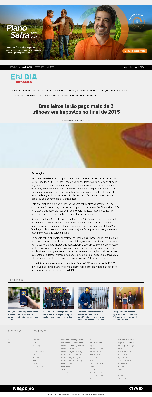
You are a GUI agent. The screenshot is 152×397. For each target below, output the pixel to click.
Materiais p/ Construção (125, 346)
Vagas (91, 346)
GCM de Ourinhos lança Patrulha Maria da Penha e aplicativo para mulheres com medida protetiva (57, 314)
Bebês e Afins (94, 358)
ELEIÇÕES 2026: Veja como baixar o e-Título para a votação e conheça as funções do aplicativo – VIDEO (23, 316)
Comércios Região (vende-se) (71, 352)
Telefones (120, 366)
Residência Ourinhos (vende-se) (72, 355)
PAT (90, 340)
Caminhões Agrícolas (96, 349)
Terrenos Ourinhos (68, 369)
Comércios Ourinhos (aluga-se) (72, 340)
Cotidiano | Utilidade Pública (26, 91)
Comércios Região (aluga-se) (71, 349)
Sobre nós (39, 67)
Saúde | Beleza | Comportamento (43, 96)
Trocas (119, 372)
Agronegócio (18, 96)
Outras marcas (38, 352)
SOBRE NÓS (12, 340)
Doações (92, 369)
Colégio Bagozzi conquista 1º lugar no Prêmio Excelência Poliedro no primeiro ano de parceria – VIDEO (126, 316)
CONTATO (12, 343)
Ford (35, 349)
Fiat (34, 343)
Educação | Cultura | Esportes (114, 91)
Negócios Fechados (124, 352)
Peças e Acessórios (124, 358)
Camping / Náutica (96, 363)
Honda (35, 360)
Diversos (92, 366)
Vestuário (120, 375)
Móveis (120, 349)
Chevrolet (36, 340)
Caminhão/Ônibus (96, 352)
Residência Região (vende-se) (71, 360)
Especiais (36, 358)
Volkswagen (37, 346)
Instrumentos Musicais (125, 340)
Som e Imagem (122, 363)
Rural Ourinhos (66, 363)
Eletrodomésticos (95, 372)
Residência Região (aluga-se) (71, 358)
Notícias (13, 67)
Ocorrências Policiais (53, 91)
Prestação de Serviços (125, 360)
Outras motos (38, 366)
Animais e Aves (94, 355)
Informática (93, 378)
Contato (50, 67)
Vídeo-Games (122, 378)
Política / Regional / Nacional (81, 91)
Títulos (119, 369)
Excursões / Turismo (96, 375)
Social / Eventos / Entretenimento (79, 96)
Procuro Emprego (95, 343)
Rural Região (65, 366)
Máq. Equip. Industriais (125, 343)
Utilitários (36, 355)
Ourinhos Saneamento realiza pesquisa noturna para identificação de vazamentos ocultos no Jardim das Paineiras (92, 316)
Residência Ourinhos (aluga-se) (72, 343)
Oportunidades (122, 355)
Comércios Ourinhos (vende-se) (72, 346)
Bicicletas (92, 360)
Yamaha (36, 363)
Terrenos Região (67, 372)
